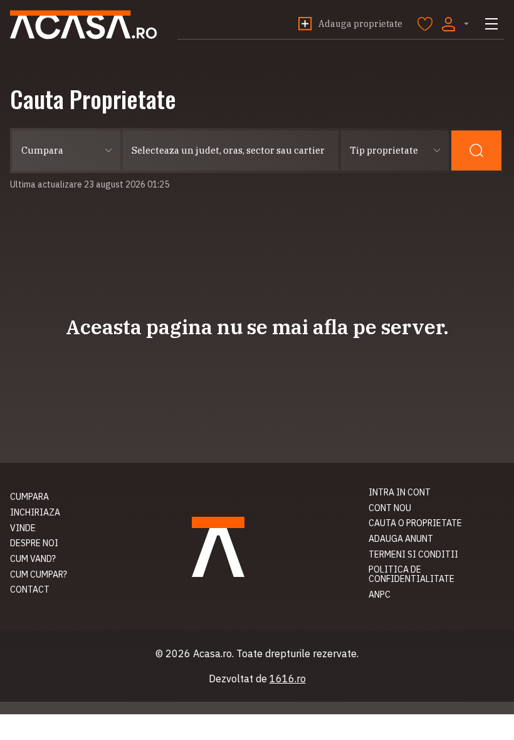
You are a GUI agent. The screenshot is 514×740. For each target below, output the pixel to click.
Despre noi (34, 543)
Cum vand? (33, 558)
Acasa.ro (83, 25)
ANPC (380, 594)
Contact (30, 589)
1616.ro (288, 678)
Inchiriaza (35, 512)
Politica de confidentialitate (411, 574)
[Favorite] (425, 23)
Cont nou (390, 508)
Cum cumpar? (38, 574)
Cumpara (29, 496)
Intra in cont (400, 492)
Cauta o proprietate (415, 523)
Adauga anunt (401, 538)
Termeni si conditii (413, 554)
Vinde (23, 528)
